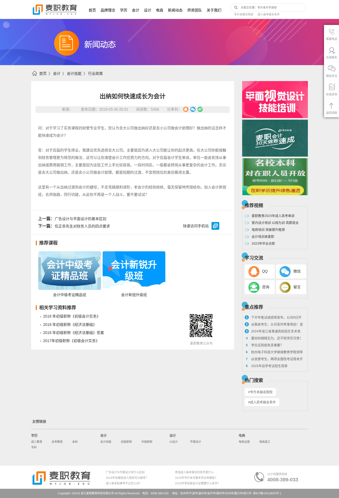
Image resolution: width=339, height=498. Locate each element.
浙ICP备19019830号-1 (267, 493)
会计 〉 (59, 74)
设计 (147, 10)
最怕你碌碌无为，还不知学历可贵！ (274, 338)
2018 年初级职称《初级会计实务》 (71, 316)
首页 (92, 10)
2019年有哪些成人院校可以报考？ (127, 478)
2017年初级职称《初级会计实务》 (71, 341)
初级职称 (126, 441)
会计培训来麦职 (263, 236)
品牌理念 (108, 10)
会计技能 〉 (77, 74)
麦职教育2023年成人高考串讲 (273, 216)
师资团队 (194, 10)
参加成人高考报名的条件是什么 (194, 472)
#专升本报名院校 (260, 392)
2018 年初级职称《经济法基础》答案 (73, 333)
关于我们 (214, 10)
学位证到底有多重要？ (264, 345)
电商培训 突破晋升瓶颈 (268, 229)
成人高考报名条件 (269, 14)
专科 (34, 447)
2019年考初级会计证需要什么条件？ (197, 483)
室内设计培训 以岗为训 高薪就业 (275, 223)
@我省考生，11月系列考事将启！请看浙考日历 (274, 325)
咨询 (265, 287)
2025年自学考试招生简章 (267, 366)
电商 (159, 10)
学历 (123, 10)
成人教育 (36, 441)
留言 (297, 287)
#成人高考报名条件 (262, 402)
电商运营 (244, 441)
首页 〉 (45, 74)
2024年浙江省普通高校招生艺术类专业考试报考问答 (272, 331)
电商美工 (264, 441)
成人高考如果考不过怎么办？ (124, 483)
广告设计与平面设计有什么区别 (125, 472)
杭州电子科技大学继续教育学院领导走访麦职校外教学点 (274, 352)
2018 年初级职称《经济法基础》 (70, 325)
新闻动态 (175, 10)
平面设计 (195, 441)
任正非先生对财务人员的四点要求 (74, 226)
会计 (135, 10)
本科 (75, 441)
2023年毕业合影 (263, 243)
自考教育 (57, 441)
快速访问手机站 (196, 226)
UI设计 (174, 441)
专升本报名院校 (243, 14)
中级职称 (146, 441)
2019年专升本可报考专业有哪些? (195, 478)
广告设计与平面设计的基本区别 (72, 218)
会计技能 (105, 441)
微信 (297, 271)
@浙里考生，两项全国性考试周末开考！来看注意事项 (274, 359)
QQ (265, 271)
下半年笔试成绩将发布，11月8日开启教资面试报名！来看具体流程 (273, 318)
